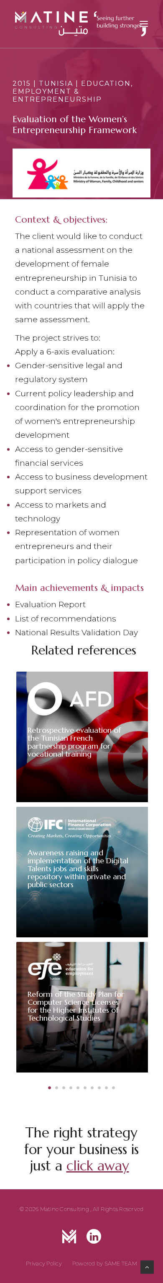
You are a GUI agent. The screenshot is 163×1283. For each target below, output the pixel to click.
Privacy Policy (44, 1263)
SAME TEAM (120, 1263)
